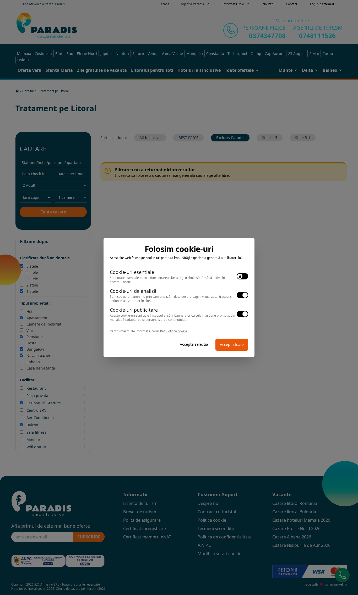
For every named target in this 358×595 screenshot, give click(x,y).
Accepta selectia (194, 344)
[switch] (242, 276)
